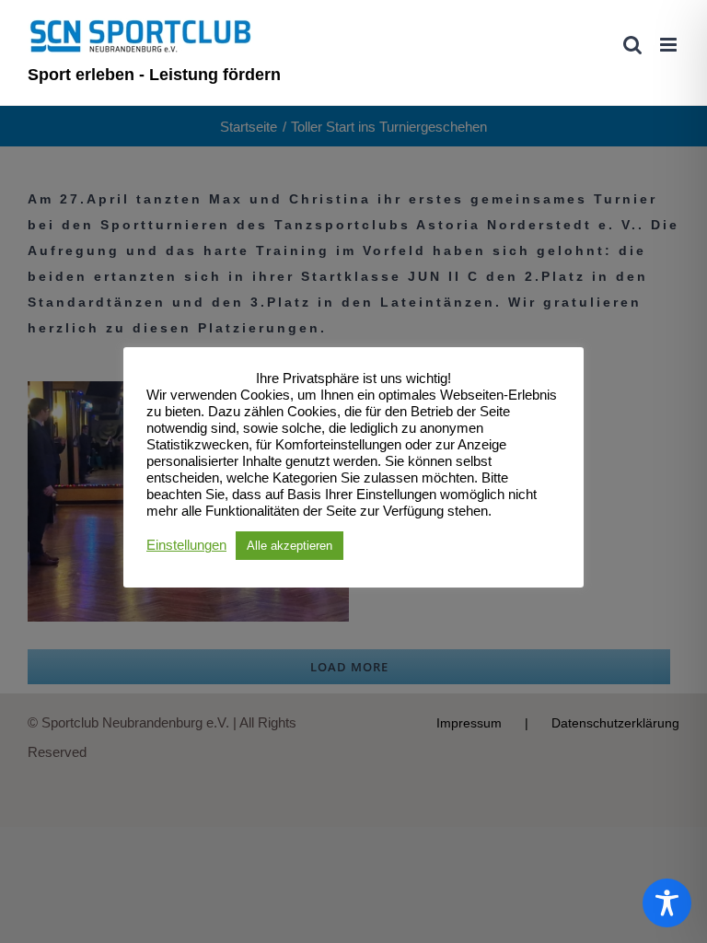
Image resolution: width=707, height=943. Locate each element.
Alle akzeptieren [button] (289, 546)
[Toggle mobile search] (632, 44)
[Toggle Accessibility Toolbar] (667, 903)
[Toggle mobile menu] (669, 44)
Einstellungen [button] (186, 545)
